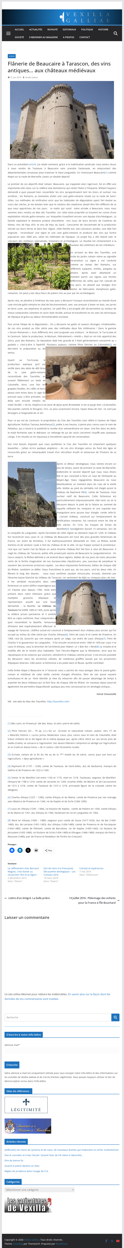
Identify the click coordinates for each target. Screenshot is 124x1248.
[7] (104, 638)
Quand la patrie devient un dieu (22, 1165)
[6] (66, 634)
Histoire (103, 29)
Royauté (52, 29)
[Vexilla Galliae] (62, 11)
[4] (85, 492)
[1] (106, 172)
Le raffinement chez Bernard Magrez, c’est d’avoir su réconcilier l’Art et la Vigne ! (23, 871)
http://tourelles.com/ (58, 701)
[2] (110, 344)
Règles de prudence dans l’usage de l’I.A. (27, 1171)
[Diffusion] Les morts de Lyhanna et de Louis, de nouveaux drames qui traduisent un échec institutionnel (62, 1149)
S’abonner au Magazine (43, 37)
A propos (68, 37)
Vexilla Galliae (31, 77)
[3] (53, 424)
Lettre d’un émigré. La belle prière (29, 898)
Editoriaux (69, 29)
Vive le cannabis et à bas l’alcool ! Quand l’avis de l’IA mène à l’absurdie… (44, 1155)
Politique (87, 29)
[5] (67, 528)
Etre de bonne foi (14, 1160)
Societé (19, 37)
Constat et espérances (91, 868)
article (32, 164)
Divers (11, 56)
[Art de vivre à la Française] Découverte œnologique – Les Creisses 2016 (59, 871)
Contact (84, 37)
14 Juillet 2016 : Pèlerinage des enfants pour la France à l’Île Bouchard (92, 900)
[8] (97, 646)
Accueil (19, 29)
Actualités (35, 29)
